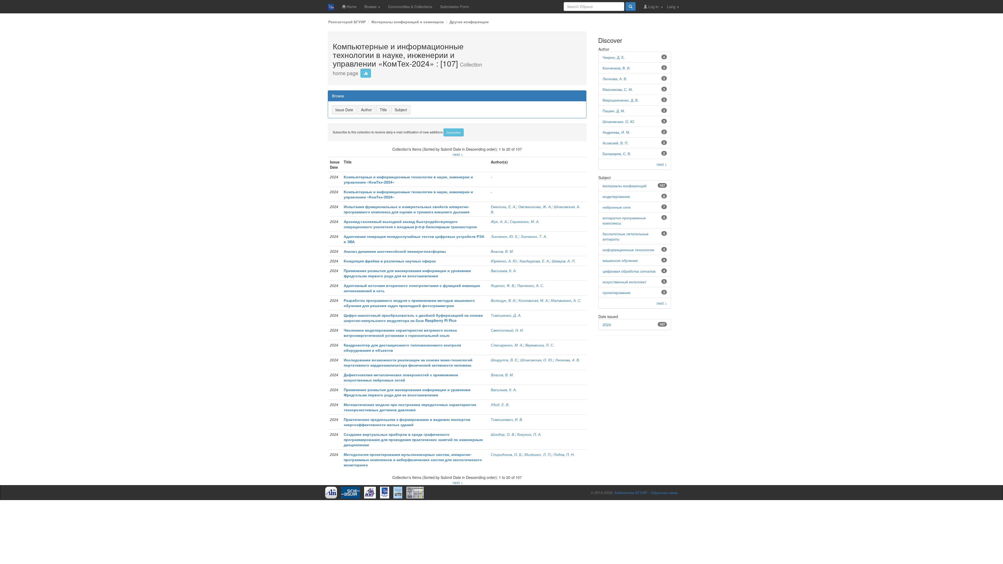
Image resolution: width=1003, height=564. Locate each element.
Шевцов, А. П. (563, 260)
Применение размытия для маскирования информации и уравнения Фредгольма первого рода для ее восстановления (407, 392)
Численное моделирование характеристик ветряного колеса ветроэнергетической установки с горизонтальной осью (400, 332)
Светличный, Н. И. (507, 330)
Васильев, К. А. (504, 270)
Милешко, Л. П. (537, 454)
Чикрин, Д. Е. (614, 57)
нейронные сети (617, 207)
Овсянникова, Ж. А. (535, 206)
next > (458, 154)
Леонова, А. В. (567, 359)
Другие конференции (469, 21)
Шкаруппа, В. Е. (504, 359)
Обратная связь (664, 492)
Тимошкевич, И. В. (507, 419)
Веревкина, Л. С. (539, 345)
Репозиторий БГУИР (347, 21)
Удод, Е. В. (500, 404)
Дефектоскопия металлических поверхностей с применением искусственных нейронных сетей (401, 377)
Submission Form (454, 6)
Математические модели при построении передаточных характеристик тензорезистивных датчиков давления (410, 407)
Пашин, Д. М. (614, 110)
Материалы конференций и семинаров (407, 21)
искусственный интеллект (624, 281)
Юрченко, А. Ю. (504, 260)
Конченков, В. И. (617, 67)
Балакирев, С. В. (617, 153)
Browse (371, 6)
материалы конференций (624, 185)
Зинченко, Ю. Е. (504, 236)
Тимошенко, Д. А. (506, 315)
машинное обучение (620, 260)
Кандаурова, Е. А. (535, 260)
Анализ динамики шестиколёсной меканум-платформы (395, 251)
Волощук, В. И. (503, 300)
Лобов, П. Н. (564, 454)
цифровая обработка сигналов (629, 271)
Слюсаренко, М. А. (507, 345)
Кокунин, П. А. (529, 434)
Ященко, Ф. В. (503, 285)
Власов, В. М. (502, 251)
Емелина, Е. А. (503, 206)
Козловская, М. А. (533, 300)
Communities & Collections (410, 6)
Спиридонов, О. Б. (506, 454)
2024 (607, 324)
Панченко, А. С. (530, 285)
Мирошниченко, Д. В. (621, 100)
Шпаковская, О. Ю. (536, 359)
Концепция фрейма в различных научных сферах (390, 260)
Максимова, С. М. (618, 89)
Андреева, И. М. (616, 132)
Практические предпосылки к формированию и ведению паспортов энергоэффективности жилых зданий (407, 422)
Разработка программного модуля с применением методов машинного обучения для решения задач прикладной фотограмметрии (409, 303)
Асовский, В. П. (615, 142)
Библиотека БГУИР (631, 492)
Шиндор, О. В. (503, 434)
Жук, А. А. (499, 221)
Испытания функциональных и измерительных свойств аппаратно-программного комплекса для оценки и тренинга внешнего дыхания (406, 209)
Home (351, 6)
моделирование (616, 196)
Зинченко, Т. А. (534, 236)
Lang (672, 6)
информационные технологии (628, 249)
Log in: (654, 6)
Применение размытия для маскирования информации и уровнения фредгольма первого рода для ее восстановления (407, 273)
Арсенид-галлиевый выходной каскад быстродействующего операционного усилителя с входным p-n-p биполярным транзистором (410, 224)
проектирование (617, 292)
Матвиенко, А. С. (566, 300)
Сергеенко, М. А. (524, 221)
